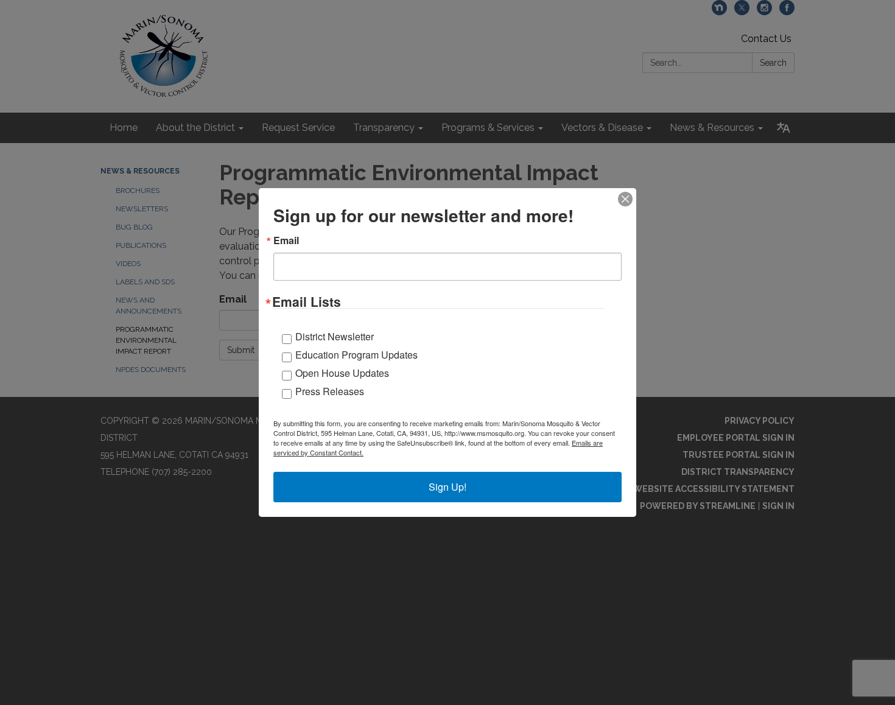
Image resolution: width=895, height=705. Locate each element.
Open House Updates (342, 373)
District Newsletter (334, 336)
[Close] (625, 199)
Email (286, 240)
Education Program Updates (356, 355)
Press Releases (329, 391)
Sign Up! (447, 487)
